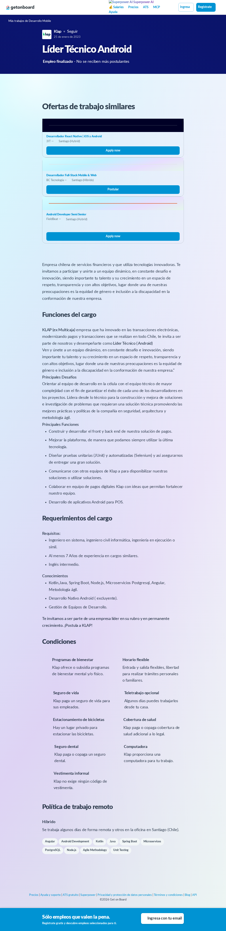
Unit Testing (120, 850)
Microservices (152, 841)
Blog (187, 895)
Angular (50, 841)
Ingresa (185, 7)
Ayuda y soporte (50, 895)
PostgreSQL (52, 850)
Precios (133, 7)
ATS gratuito (70, 895)
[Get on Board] (20, 7)
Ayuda (113, 12)
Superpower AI (143, 2)
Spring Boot (129, 841)
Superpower (88, 895)
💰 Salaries (116, 7)
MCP (156, 7)
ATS (146, 7)
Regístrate (205, 7)
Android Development (75, 841)
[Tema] (218, 7)
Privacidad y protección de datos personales (125, 895)
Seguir (72, 32)
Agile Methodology (95, 850)
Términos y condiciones (168, 895)
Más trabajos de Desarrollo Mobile (29, 21)
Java (113, 841)
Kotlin (99, 841)
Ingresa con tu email (164, 918)
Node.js (71, 850)
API (194, 895)
